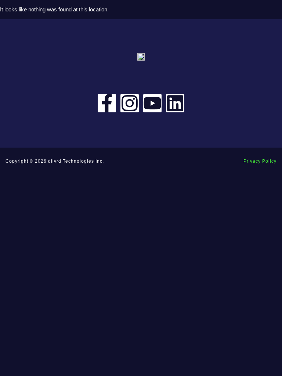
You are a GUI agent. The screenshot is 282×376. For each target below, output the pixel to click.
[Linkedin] (175, 103)
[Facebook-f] (107, 103)
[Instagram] (129, 103)
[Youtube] (152, 103)
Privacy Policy (259, 161)
